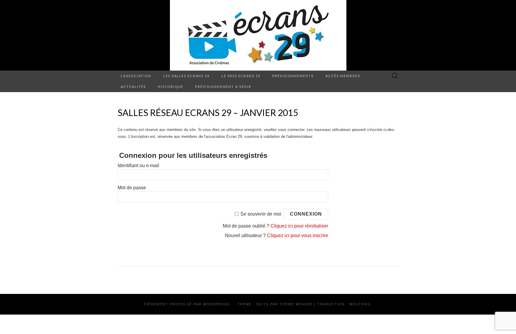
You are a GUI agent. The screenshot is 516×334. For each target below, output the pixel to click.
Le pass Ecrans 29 (241, 76)
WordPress (216, 304)
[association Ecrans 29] (258, 35)
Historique (170, 87)
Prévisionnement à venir (223, 87)
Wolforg (360, 304)
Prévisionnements (293, 76)
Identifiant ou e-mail (138, 165)
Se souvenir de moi (260, 213)
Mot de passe (132, 187)
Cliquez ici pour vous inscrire (297, 235)
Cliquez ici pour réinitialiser (299, 225)
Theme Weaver (296, 304)
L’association (136, 76)
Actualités (133, 87)
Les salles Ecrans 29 (186, 76)
